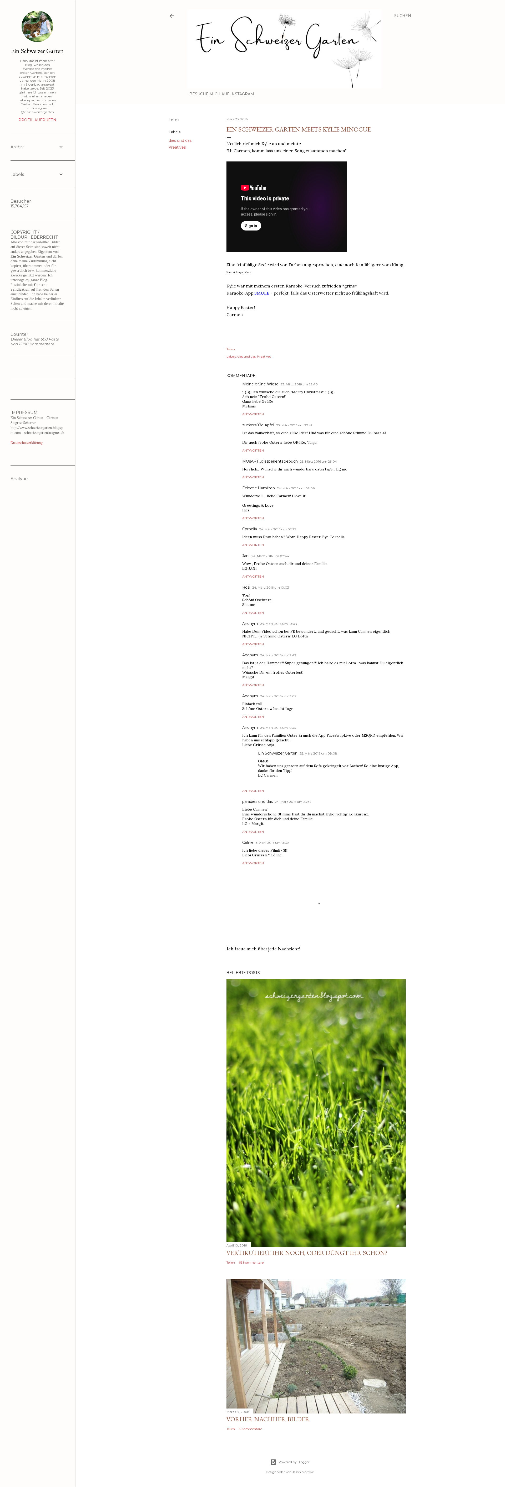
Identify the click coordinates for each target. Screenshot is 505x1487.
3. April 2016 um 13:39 (272, 843)
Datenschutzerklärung (27, 442)
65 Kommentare (251, 1262)
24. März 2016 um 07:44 (270, 556)
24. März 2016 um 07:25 (277, 529)
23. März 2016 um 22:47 (294, 425)
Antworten (253, 414)
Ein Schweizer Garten (277, 753)
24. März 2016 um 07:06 (296, 488)
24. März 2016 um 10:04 (278, 624)
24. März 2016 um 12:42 (278, 655)
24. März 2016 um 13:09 (278, 696)
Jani (245, 555)
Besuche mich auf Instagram (221, 94)
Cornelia (249, 529)
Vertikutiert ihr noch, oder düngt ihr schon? (306, 1253)
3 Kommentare (250, 1429)
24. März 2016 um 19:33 (278, 728)
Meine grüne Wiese (260, 384)
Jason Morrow (303, 1472)
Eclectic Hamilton (258, 488)
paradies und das (257, 801)
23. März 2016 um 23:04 (318, 461)
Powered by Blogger (294, 1462)
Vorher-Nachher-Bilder (268, 1419)
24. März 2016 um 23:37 (293, 802)
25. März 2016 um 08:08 (318, 753)
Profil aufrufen (37, 120)
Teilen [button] (174, 119)
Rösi (246, 587)
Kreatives (177, 147)
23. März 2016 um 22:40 (299, 384)
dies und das (180, 140)
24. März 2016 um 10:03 (270, 587)
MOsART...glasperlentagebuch (270, 461)
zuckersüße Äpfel (258, 425)
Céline (248, 842)
